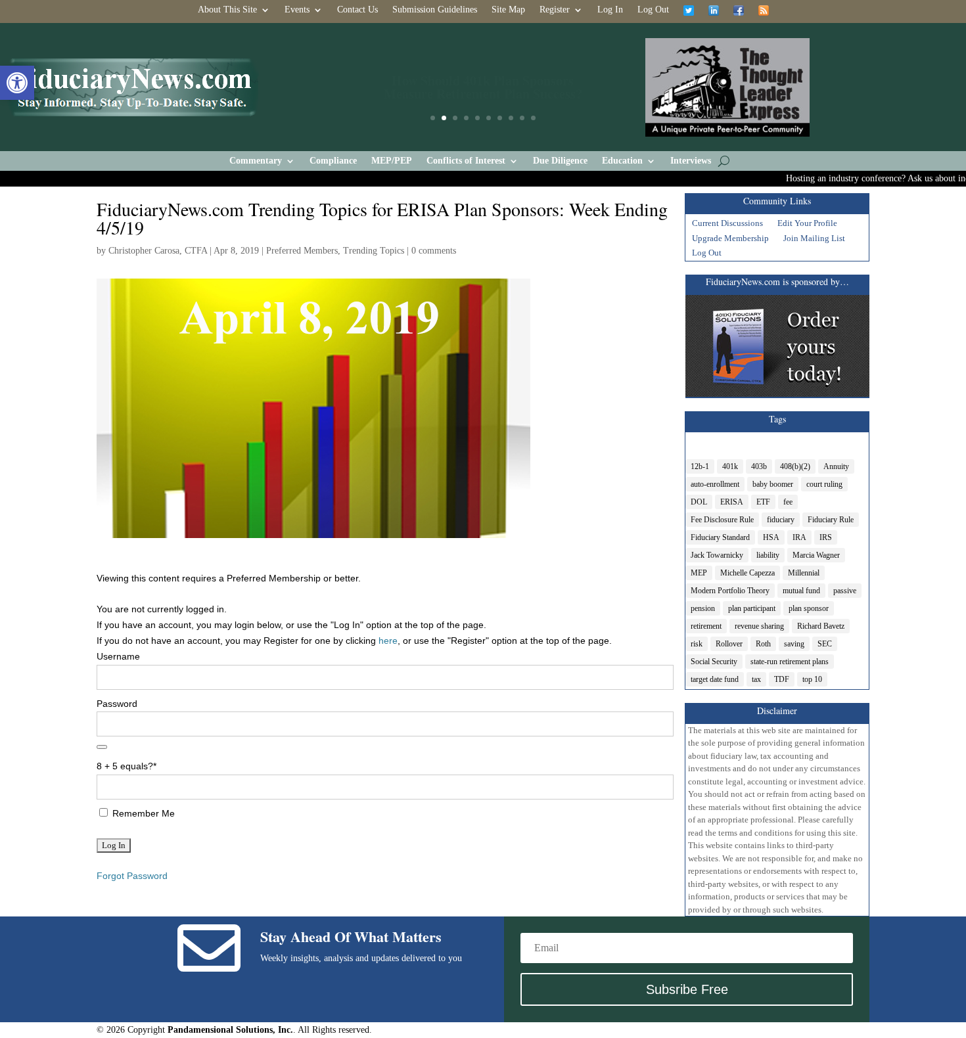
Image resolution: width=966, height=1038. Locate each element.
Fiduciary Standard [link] (720, 537)
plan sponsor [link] (809, 608)
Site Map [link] (508, 9)
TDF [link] (781, 679)
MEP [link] (699, 572)
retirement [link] (706, 626)
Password (117, 703)
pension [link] (703, 608)
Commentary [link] (255, 161)
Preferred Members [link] (302, 251)
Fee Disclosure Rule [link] (722, 519)
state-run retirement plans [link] (789, 661)
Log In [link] (610, 9)
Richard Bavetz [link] (820, 626)
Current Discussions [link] (727, 224)
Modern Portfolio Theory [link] (730, 590)
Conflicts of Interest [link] (465, 161)
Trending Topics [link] (373, 251)
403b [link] (759, 466)
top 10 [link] (812, 679)
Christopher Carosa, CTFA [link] (157, 251)
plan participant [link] (751, 608)
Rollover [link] (729, 643)
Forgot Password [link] (132, 875)
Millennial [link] (803, 572)
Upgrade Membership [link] (730, 240)
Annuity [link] (836, 466)
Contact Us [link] (357, 9)
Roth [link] (763, 643)
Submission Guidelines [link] (434, 9)
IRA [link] (799, 537)
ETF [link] (763, 502)
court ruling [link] (824, 484)
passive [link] (844, 590)
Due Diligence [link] (560, 161)
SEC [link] (824, 643)
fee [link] (788, 502)
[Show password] (102, 747)
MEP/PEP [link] (391, 161)
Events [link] (297, 9)
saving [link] (794, 643)
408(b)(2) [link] (795, 466)
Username (118, 656)
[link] (17, 83)
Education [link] (622, 161)
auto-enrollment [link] (715, 484)
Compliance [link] (333, 161)
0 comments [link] (433, 251)
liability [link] (767, 555)
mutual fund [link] (801, 590)
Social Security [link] (714, 661)
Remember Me (142, 813)
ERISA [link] (731, 502)
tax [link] (756, 679)
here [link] (388, 640)
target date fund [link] (715, 679)
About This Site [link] (227, 9)
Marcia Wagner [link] (816, 555)
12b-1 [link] (700, 466)
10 (533, 118)
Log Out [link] (653, 9)
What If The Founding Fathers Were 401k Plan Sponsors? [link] (483, 91)
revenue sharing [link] (759, 626)
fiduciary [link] (780, 519)
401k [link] (730, 466)
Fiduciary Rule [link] (831, 519)
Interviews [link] (690, 161)
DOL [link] (699, 502)
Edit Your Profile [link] (807, 224)
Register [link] (555, 9)
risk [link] (696, 643)
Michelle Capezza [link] (747, 572)
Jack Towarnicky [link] (717, 555)
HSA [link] (771, 537)
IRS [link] (825, 537)
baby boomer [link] (772, 484)
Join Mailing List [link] (814, 240)
